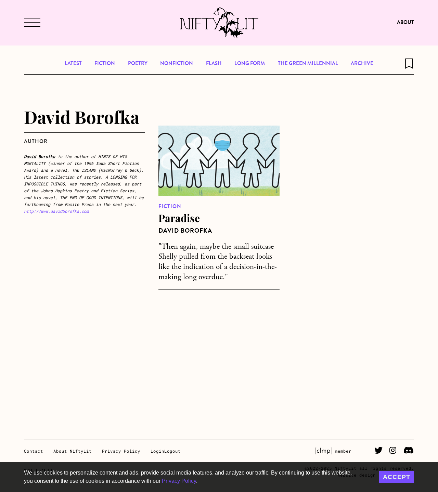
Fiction (104, 63)
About (405, 22)
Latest (73, 63)
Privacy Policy (179, 481)
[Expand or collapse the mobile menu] (31, 22)
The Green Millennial (308, 63)
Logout (172, 451)
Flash (214, 63)
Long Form (249, 63)
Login (157, 451)
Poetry (137, 63)
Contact (33, 451)
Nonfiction (176, 63)
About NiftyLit (72, 451)
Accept (396, 477)
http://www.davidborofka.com (56, 211)
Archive (362, 63)
